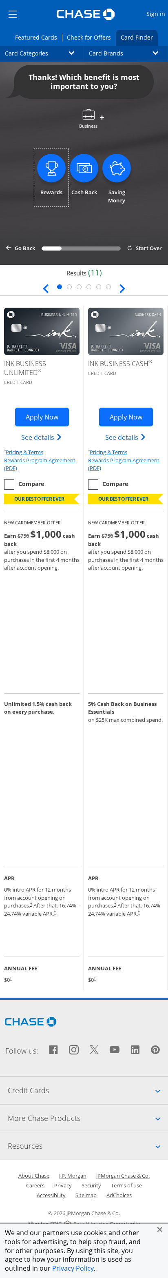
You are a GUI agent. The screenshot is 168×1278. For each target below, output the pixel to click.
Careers (35, 1185)
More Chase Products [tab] (88, 1118)
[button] (160, 1229)
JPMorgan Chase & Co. (123, 1175)
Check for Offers (91, 37)
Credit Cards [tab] (88, 1090)
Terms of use (126, 1185)
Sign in (156, 13)
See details (41, 437)
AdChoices (119, 1195)
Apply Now (47, 417)
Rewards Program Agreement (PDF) (42, 464)
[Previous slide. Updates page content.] (46, 287)
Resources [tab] (88, 1145)
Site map (86, 1195)
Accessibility (51, 1195)
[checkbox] (24, 484)
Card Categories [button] (44, 53)
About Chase (33, 1175)
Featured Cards (38, 37)
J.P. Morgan (72, 1175)
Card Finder (139, 37)
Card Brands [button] (128, 53)
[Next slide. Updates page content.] (122, 287)
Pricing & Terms (24, 452)
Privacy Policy (73, 1268)
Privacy (63, 1185)
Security (91, 1185)
